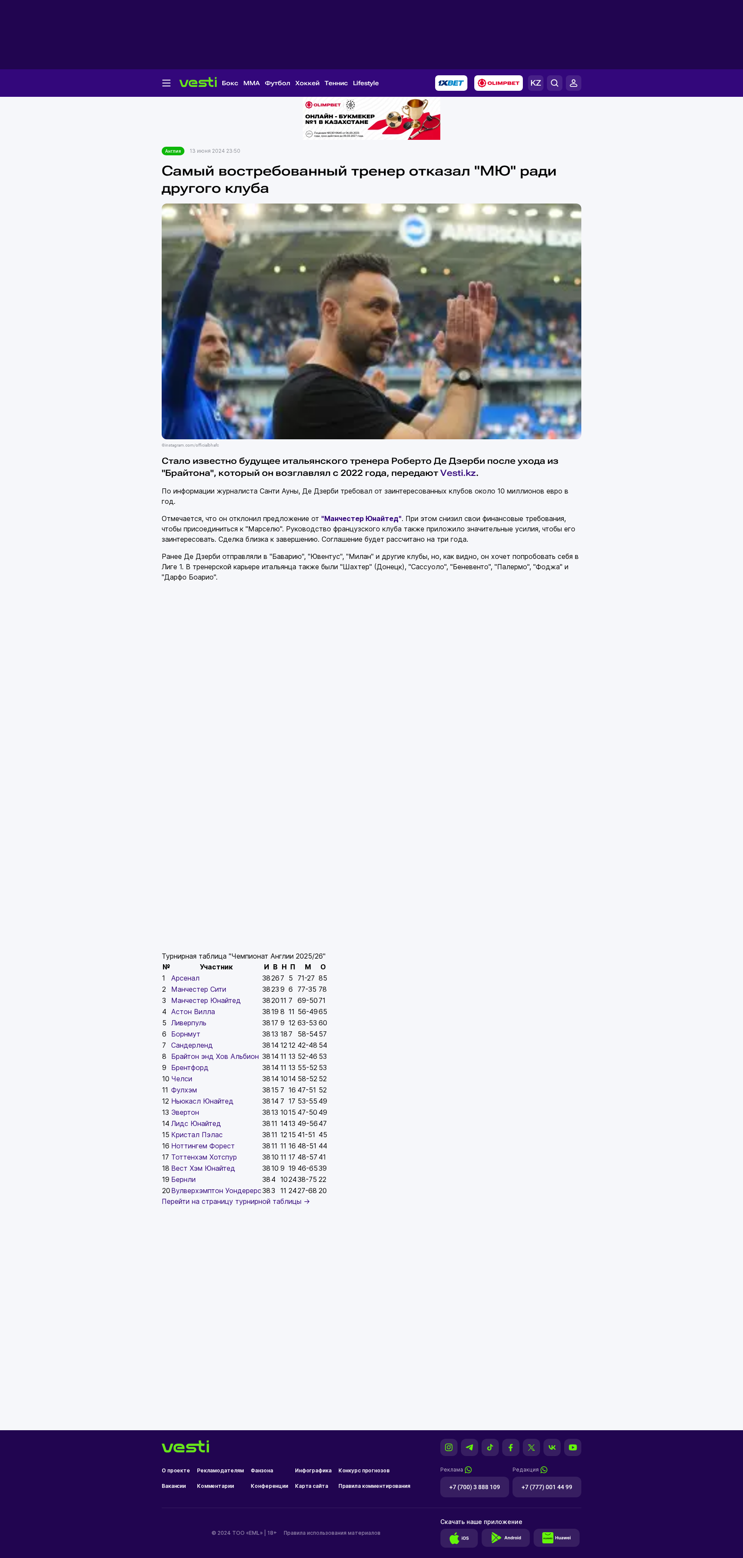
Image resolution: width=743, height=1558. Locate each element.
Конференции (269, 1486)
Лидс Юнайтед (196, 1123)
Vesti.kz (458, 473)
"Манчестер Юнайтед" (361, 518)
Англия (173, 151)
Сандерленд (192, 1045)
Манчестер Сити (198, 989)
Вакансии (174, 1486)
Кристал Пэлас (197, 1134)
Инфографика (313, 1470)
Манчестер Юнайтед (206, 1000)
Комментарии (215, 1486)
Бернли (183, 1179)
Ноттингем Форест (203, 1146)
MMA (251, 83)
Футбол (277, 83)
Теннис (336, 83)
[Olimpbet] (498, 83)
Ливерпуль (188, 1022)
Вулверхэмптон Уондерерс (216, 1190)
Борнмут (185, 1034)
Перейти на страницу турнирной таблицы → (236, 1201)
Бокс (230, 83)
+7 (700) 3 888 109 (474, 1487)
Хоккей (307, 83)
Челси (181, 1078)
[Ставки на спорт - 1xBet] (451, 83)
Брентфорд (190, 1067)
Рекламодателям (220, 1470)
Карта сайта (311, 1486)
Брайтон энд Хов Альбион (215, 1056)
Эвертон (185, 1112)
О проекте (176, 1470)
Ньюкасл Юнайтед (202, 1101)
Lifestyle (366, 83)
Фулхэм (184, 1090)
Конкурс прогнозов (364, 1470)
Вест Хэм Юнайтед (203, 1168)
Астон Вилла (193, 1011)
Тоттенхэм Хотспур (204, 1157)
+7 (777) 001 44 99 (547, 1487)
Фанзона (262, 1470)
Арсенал (185, 978)
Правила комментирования (374, 1486)
